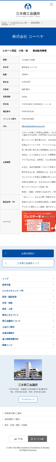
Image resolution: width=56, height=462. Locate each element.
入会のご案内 (8, 327)
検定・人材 (7, 309)
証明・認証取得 (9, 297)
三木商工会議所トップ (28, 263)
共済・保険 (7, 303)
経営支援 (6, 285)
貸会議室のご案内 (12, 419)
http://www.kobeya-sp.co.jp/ (33, 126)
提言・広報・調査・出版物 (16, 425)
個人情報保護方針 (10, 339)
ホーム (4, 22)
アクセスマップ (28, 399)
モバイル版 (38, 439)
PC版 (20, 439)
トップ (5, 279)
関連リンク (7, 345)
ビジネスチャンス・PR (19, 22)
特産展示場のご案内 (13, 413)
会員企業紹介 (35, 22)
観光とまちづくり (10, 315)
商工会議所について (11, 321)
